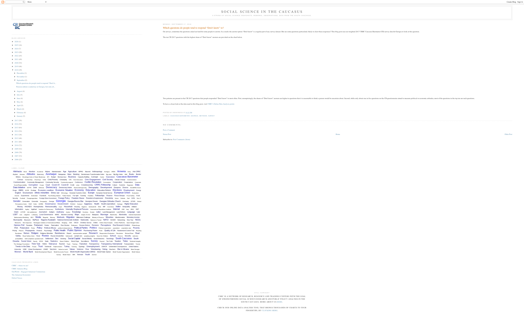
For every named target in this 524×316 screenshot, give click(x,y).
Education (91, 190)
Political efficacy (50, 228)
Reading (138, 230)
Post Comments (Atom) (181, 139)
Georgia (194, 116)
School (113, 236)
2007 (17, 156)
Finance (109, 196)
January (20, 116)
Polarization (24, 228)
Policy (39, 228)
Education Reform (104, 190)
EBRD (21, 190)
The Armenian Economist (21, 275)
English (18, 193)
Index (118, 206)
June (19, 98)
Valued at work (63, 249)
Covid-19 (64, 185)
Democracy (51, 187)
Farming (83, 195)
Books (131, 174)
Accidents (40, 171)
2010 (17, 145)
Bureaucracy (62, 177)
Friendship (109, 198)
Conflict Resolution (93, 182)
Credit (72, 185)
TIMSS (44, 244)
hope (60, 206)
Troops (34, 246)
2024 (17, 48)
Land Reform (121, 212)
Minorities (109, 217)
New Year (130, 220)
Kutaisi (92, 212)
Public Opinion (74, 230)
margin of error (85, 214)
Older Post (508, 134)
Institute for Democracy (46, 209)
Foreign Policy (64, 198)
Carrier (102, 177)
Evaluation (135, 193)
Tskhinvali (48, 246)
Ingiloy (27, 209)
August (20, 91)
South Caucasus (124, 238)
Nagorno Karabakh (48, 220)
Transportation (129, 244)
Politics (93, 228)
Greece (72, 204)
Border (138, 174)
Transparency (94, 244)
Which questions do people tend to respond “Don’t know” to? (193, 27)
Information (19, 209)
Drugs (15, 190)
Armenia (121, 171)
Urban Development (34, 249)
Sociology (110, 239)
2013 (17, 134)
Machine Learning (67, 214)
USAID (45, 249)
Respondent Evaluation (107, 233)
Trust (40, 246)
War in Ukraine (123, 249)
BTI (48, 177)
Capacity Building (83, 177)
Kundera (85, 212)
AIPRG (80, 171)
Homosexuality (51, 207)
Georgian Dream (91, 201)
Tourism (62, 244)
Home (338, 134)
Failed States (66, 195)
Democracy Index (65, 188)
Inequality (126, 207)
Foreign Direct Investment (47, 198)
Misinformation (120, 217)
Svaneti (102, 241)
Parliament (38, 225)
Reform (26, 233)
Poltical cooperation (105, 228)
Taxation (118, 241)
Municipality (17, 220)
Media (38, 217)
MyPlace (36, 220)
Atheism (22, 174)
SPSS (41, 241)
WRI (73, 254)
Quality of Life (109, 230)
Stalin (46, 241)
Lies (21, 214)
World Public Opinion (104, 252)
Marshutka (123, 215)
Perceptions (106, 225)
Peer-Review (65, 225)
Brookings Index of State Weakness (34, 177)
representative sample (80, 233)
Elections (117, 190)
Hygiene (84, 206)
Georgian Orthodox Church (110, 201)
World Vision (67, 254)
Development (106, 187)
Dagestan (130, 185)
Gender (16, 201)
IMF (104, 206)
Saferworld (69, 236)
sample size (78, 236)
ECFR (27, 190)
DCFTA (29, 187)
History (20, 207)
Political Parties (81, 228)
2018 (17, 70)
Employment (129, 190)
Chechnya (37, 179)
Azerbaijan (51, 174)
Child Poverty (53, 180)
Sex (56, 238)
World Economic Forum (61, 252)
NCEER (113, 220)
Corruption (33, 185)
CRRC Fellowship (103, 185)
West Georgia (135, 249)
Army (129, 171)
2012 (17, 138)
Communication (19, 182)
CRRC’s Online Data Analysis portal (220, 104)
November (21, 76)
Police (33, 228)
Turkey (67, 246)
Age (64, 171)
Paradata (29, 225)
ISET (137, 209)
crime (77, 185)
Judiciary (60, 212)
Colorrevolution (132, 179)
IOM (123, 209)
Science (120, 236)
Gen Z (139, 198)
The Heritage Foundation (22, 244)
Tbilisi (125, 241)
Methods (203, 116)
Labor (98, 212)
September (21, 80)
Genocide (35, 201)
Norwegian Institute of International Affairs (47, 222)
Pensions (95, 225)
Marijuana (95, 214)
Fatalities (90, 195)
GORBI (41, 204)
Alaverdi (87, 171)
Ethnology (64, 193)
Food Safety (130, 195)
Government (63, 204)
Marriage (104, 214)
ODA (70, 222)
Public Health (60, 230)
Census (20, 180)
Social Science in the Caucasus (262, 11)
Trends (138, 244)
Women (17, 252)
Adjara (47, 172)
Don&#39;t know (135, 187)
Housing (77, 206)
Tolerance (53, 244)
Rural (38, 236)
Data (137, 185)
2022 (17, 55)
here (279, 302)
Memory (52, 217)
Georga (51, 201)
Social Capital (74, 238)
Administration (56, 171)
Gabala (122, 198)
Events (17, 195)
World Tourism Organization (121, 252)
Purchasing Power (90, 231)
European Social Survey (104, 193)
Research (93, 233)
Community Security (52, 182)
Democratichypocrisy (80, 187)
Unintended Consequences (118, 246)
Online (95, 222)
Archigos (107, 171)
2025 (17, 45)
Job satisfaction (32, 212)
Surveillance (85, 241)
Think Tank (36, 244)
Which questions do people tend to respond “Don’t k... (36, 83)
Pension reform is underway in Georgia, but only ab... (35, 86)
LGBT (15, 214)
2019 (17, 66)
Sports (35, 241)
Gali (128, 198)
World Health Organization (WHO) (82, 252)
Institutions (59, 209)
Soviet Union (26, 241)
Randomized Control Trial (125, 230)
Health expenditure (108, 204)
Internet (116, 209)
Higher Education (131, 204)
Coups (42, 185)
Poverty (136, 228)
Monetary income (133, 217)
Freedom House (78, 198)
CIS (70, 179)
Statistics (54, 241)
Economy (79, 190)
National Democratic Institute (68, 220)
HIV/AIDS (28, 207)
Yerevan (80, 255)
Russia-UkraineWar (57, 236)
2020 (17, 63)
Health (96, 204)
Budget (53, 177)
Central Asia (28, 179)
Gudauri (79, 204)
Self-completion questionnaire (34, 238)
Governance (50, 204)
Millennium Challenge (83, 217)
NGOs (138, 220)
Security (128, 236)
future (117, 198)
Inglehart (34, 209)
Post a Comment (169, 130)
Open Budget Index (133, 222)
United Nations (134, 246)
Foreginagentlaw (32, 198)
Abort (25, 171)
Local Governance (46, 215)
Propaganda (30, 231)
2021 (17, 59)
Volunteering (95, 249)
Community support (67, 182)
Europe (91, 193)
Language (131, 212)
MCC (32, 217)
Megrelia (45, 217)
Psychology (48, 230)
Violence (80, 249)
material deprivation (135, 214)
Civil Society (107, 179)
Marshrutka (113, 214)
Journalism (43, 212)
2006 (17, 159)
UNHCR (104, 246)
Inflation (134, 206)
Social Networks (99, 238)
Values (72, 249)
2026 (17, 41)
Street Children (64, 241)
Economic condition (46, 190)
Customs (122, 185)
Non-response (27, 222)
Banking (76, 174)
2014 (17, 131)
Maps (77, 214)
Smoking (63, 238)
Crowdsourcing (87, 185)
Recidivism (18, 233)
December (21, 73)
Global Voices (17, 278)
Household (68, 207)
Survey (211, 116)
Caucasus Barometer (180, 116)
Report (69, 233)
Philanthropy (136, 225)
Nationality (85, 220)
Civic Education (78, 179)
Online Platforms (119, 222)
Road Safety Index (29, 236)
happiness (88, 204)
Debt (35, 188)
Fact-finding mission (54, 195)
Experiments (25, 195)
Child (44, 179)
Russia (45, 236)
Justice (68, 212)
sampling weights (89, 236)
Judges (51, 212)
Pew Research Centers (121, 225)
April (19, 105)
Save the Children (102, 236)
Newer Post (167, 134)
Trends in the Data (22, 246)
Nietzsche (18, 222)
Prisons (21, 230)
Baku (69, 174)
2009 (17, 149)
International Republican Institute (100, 209)
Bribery (18, 177)
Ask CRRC (137, 172)
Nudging (64, 222)
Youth (87, 254)
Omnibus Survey (85, 222)
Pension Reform (84, 225)
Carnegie (94, 177)
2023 (17, 52)
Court (48, 185)
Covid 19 (55, 185)
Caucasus (110, 177)
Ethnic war (55, 193)
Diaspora (117, 188)
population (116, 228)
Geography (43, 201)
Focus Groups (119, 196)
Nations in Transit (95, 220)
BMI (126, 174)
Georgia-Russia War (75, 201)
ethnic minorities (42, 193)
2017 (17, 120)
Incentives (110, 206)
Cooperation (117, 182)
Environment (28, 193)
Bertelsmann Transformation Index (92, 174)
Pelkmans (74, 225)
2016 (17, 124)
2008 (17, 152)
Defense (41, 187)
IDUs (99, 206)
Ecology (33, 190)
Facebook (43, 195)
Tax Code (109, 241)
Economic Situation (64, 190)
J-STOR (22, 212)
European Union (122, 193)
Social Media (87, 239)
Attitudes (31, 174)
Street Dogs (75, 241)
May (19, 102)
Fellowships (100, 196)
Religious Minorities (46, 233)
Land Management (108, 212)
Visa (87, 249)
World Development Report (43, 252)
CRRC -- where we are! (20, 265)
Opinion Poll (19, 225)
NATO (105, 220)
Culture (114, 185)
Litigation (27, 214)
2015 (17, 127)
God (30, 204)
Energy (138, 190)
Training (74, 244)
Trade (68, 244)
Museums (27, 220)
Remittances (60, 233)
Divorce (125, 188)
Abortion (32, 172)
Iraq (127, 209)
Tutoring (74, 246)
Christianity (63, 179)
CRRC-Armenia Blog (19, 268)
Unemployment (93, 246)
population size (126, 228)
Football (22, 198)
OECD (76, 222)
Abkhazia (17, 171)
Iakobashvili (92, 206)
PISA (16, 228)
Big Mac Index (118, 174)
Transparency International (111, 244)
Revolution (119, 233)
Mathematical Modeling (21, 217)
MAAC (57, 214)
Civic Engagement (93, 179)
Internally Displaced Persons (77, 209)
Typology (82, 246)
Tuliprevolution (57, 246)
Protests (39, 230)
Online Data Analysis (105, 222)
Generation (26, 201)
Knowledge (76, 212)
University (17, 249)
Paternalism (55, 225)
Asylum (15, 174)
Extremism (34, 195)
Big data (108, 174)
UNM (24, 249)
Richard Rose (129, 233)
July (18, 95)
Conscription (107, 182)
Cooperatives (128, 182)
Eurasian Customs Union (78, 193)
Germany (126, 201)
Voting (104, 249)
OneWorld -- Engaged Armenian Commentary (28, 271)
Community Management (35, 182)
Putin (100, 230)
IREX (132, 209)
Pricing (14, 230)
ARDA (113, 171)
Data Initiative (19, 187)
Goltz (35, 204)
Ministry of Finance (98, 217)
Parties (46, 225)
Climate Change (120, 179)
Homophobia (38, 207)
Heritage (120, 204)
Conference (79, 182)
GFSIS (133, 201)
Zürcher (94, 254)
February (20, 112)
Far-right (75, 195)
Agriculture (72, 171)
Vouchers (112, 249)
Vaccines (53, 249)
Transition (83, 244)
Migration (70, 217)
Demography (94, 187)
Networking (121, 220)
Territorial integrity (135, 241)
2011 (17, 141)
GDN (133, 198)
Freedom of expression (94, 198)
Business (72, 177)
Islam (16, 212)
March (19, 109)
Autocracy (40, 174)
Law (138, 212)
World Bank (28, 252)
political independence (65, 228)
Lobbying (35, 214)
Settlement (49, 239)
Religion (34, 233)
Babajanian (62, 174)
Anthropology (97, 172)
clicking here (270, 310)
